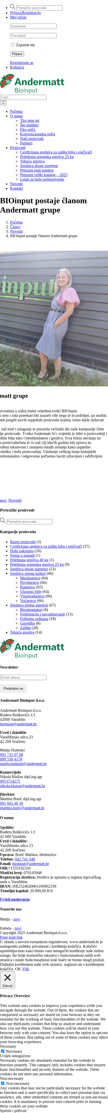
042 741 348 (25, 859)
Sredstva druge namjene (29, 569)
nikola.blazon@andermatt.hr (22, 786)
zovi (16, 919)
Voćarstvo (28, 600)
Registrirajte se (21, 63)
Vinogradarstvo (32, 596)
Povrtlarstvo (29, 582)
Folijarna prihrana (34, 619)
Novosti (14, 500)
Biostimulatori (31, 610)
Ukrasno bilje (30, 591)
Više (25, 969)
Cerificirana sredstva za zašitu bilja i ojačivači (46, 546)
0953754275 (10, 781)
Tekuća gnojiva (22, 632)
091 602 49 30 (11, 803)
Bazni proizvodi (22, 542)
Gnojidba (27, 623)
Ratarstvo (27, 587)
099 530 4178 (11, 759)
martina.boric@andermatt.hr (22, 808)
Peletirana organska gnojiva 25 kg (37, 564)
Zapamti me (25, 45)
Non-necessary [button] (12, 1078)
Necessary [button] (8, 1046)
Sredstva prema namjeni (29, 605)
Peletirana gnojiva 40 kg (29, 560)
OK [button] (18, 969)
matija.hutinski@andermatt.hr (23, 764)
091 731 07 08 (11, 754)
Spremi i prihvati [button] (13, 1110)
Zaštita (25, 628)
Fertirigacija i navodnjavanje (42, 614)
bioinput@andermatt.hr (18, 724)
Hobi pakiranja (22, 551)
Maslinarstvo (30, 578)
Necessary (14, 1051)
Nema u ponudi (22, 555)
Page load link (11, 937)
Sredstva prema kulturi (28, 573)
